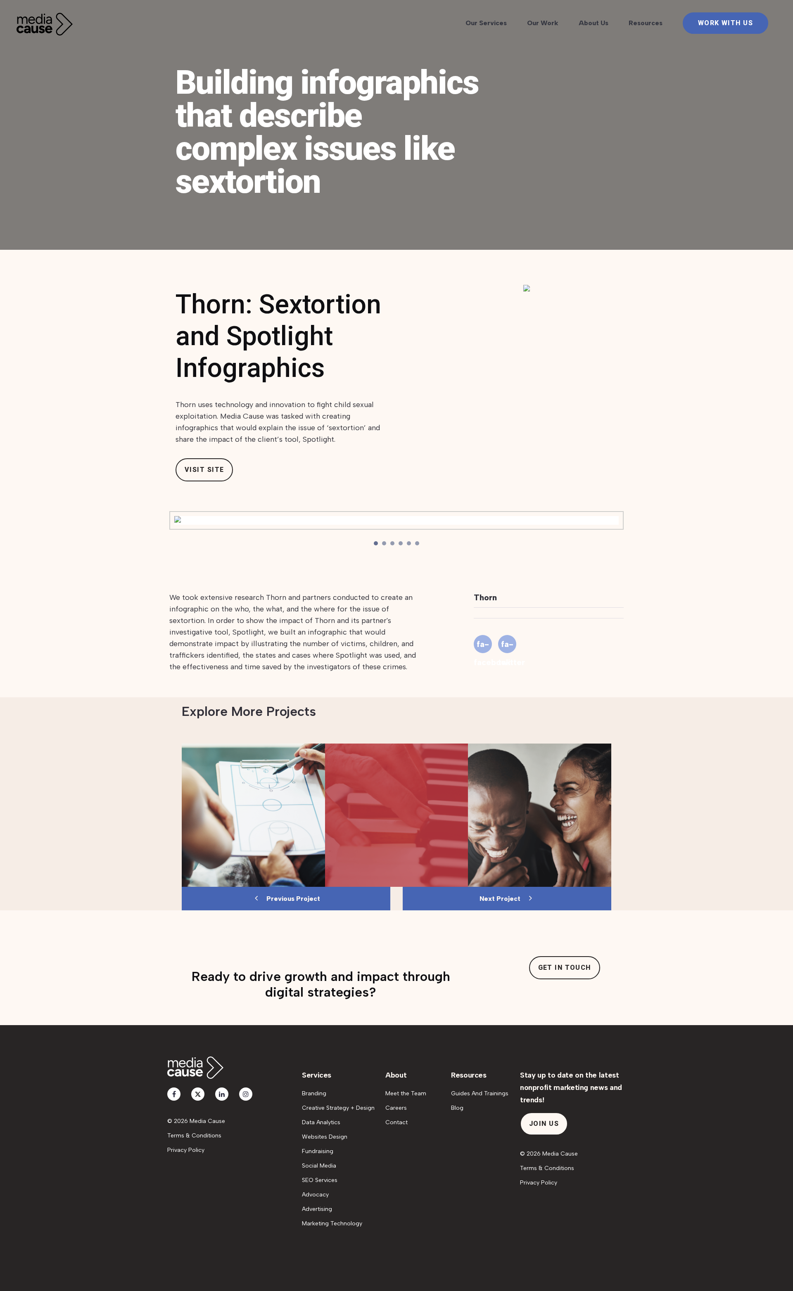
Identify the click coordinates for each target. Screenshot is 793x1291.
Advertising (317, 1209)
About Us (593, 23)
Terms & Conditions (194, 1135)
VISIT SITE (204, 470)
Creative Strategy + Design (338, 1107)
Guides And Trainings (479, 1093)
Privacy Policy (185, 1150)
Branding (314, 1093)
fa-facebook (483, 646)
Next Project (501, 899)
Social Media (319, 1165)
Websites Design (324, 1136)
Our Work (542, 23)
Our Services (486, 23)
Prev (177, 522)
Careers (396, 1107)
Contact (396, 1122)
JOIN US (544, 1124)
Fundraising (317, 1151)
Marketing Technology (332, 1223)
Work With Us (725, 23)
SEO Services (319, 1180)
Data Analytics (321, 1122)
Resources (645, 23)
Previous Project (292, 899)
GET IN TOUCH (564, 967)
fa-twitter (507, 646)
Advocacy (315, 1194)
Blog (457, 1107)
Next (615, 522)
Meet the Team (405, 1093)
